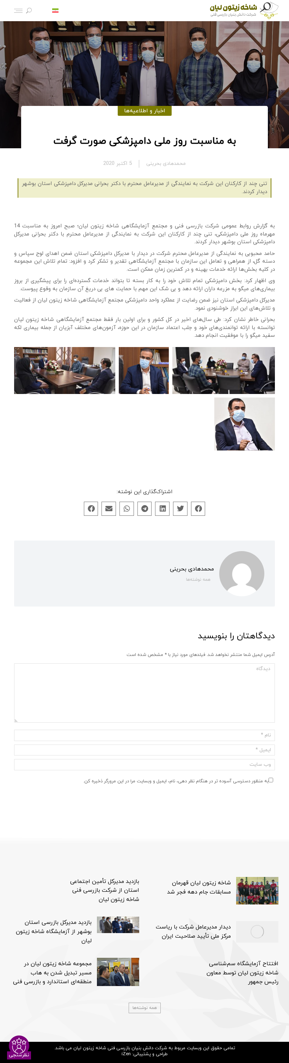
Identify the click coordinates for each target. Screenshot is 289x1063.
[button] (198, 509)
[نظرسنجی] (19, 1045)
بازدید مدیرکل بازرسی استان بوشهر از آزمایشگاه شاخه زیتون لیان (54, 931)
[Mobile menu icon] (18, 11)
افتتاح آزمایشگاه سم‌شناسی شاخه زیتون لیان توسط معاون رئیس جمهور (242, 973)
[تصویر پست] (257, 890)
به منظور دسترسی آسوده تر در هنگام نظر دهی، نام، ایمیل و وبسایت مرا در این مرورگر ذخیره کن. (176, 781)
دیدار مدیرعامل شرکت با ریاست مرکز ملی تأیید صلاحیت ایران (193, 931)
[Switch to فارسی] (55, 11)
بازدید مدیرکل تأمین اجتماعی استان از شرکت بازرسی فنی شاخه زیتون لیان (104, 890)
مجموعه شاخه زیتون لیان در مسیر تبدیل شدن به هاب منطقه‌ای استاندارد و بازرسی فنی (52, 973)
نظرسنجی (19, 1055)
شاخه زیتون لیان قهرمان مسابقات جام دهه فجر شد (199, 887)
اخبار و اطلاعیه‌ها (144, 111)
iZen (126, 1054)
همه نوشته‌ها (198, 580)
